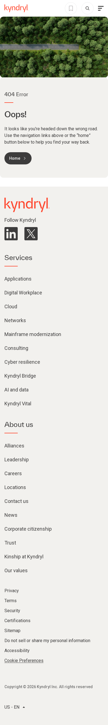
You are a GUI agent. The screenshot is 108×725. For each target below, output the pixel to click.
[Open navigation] (101, 8)
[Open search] (87, 8)
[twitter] (31, 233)
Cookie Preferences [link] (23, 660)
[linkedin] (11, 233)
